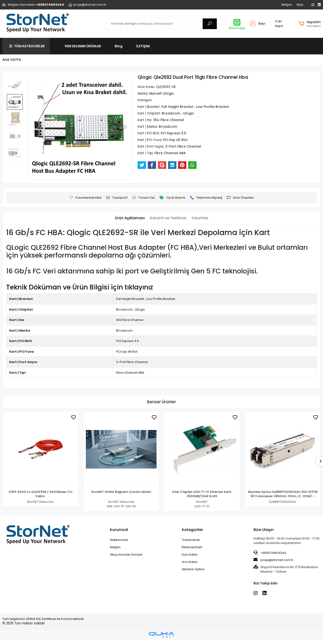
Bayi (300, 4)
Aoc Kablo (190, 562)
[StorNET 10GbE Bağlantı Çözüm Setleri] (121, 450)
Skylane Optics (193, 569)
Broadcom (124, 309)
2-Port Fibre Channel (132, 362)
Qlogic (140, 309)
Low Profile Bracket (160, 299)
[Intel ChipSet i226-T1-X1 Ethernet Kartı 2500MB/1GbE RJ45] (201, 450)
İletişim (286, 4)
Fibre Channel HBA (130, 372)
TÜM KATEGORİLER (29, 46)
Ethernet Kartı (192, 547)
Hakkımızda (119, 540)
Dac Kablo (190, 554)
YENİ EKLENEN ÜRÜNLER (83, 46)
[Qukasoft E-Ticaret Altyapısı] (161, 635)
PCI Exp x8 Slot (126, 351)
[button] (309, 24)
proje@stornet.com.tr (276, 560)
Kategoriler (192, 529)
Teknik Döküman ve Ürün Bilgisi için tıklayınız (79, 287)
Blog (118, 46)
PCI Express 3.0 (127, 341)
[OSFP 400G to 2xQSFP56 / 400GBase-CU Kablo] (40, 450)
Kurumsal (119, 529)
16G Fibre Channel (129, 320)
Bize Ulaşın (263, 529)
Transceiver (191, 540)
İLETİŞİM (143, 46)
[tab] (130, 218)
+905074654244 (273, 553)
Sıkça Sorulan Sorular (126, 554)
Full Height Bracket (130, 299)
